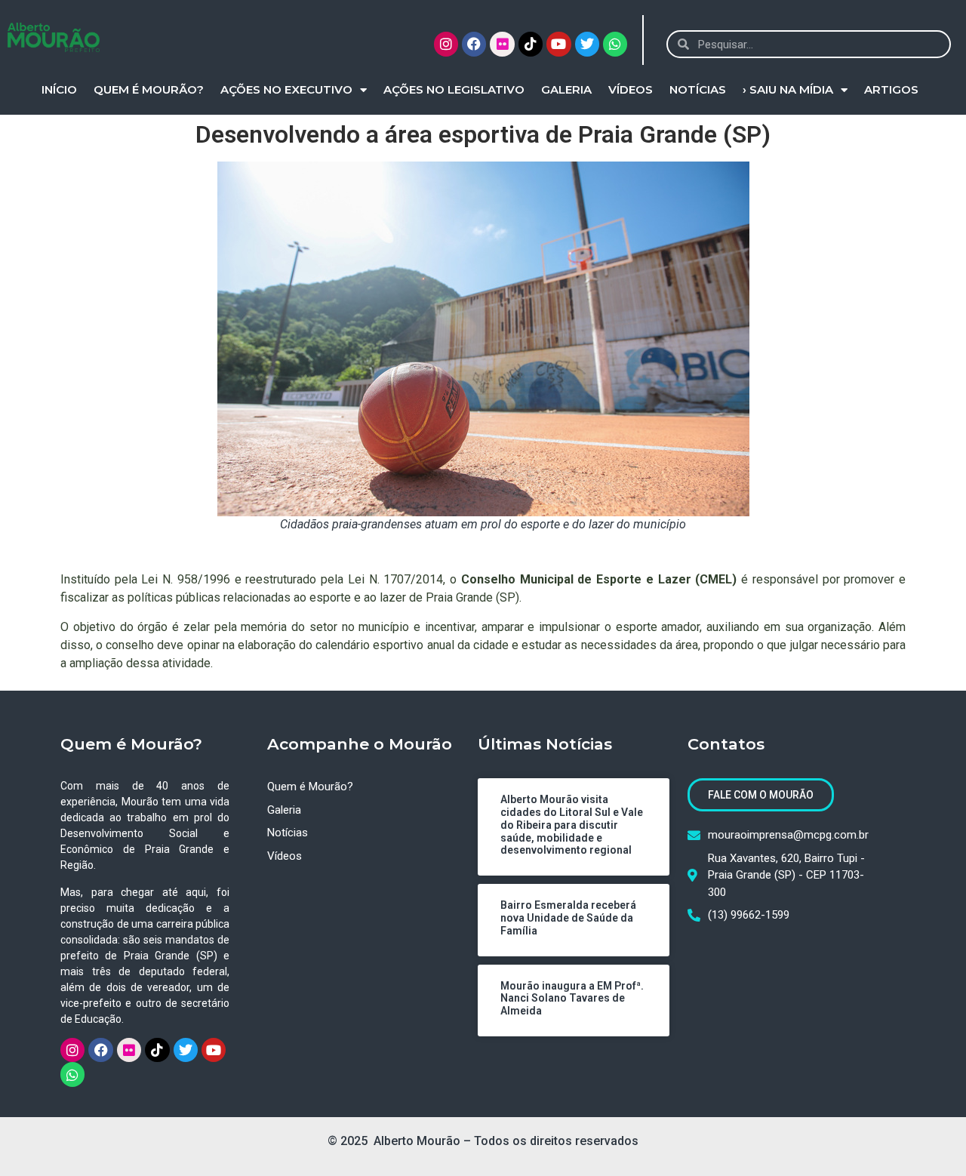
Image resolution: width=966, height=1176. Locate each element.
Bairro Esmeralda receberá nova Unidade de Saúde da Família (568, 918)
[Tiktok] (530, 44)
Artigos (891, 89)
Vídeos (630, 89)
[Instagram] (446, 44)
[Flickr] (502, 44)
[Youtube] (558, 44)
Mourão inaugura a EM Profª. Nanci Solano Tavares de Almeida (572, 998)
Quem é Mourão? (149, 89)
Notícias (697, 89)
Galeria (566, 89)
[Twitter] (587, 44)
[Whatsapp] (615, 44)
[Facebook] (474, 44)
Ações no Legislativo (454, 89)
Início (59, 89)
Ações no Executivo (286, 89)
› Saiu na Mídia (788, 89)
